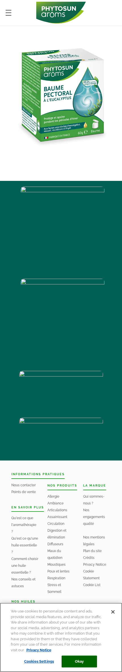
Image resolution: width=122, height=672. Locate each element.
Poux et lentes (58, 571)
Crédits (88, 558)
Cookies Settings (39, 661)
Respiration (56, 578)
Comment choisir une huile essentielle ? (24, 565)
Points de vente (23, 492)
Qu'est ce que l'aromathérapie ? (23, 525)
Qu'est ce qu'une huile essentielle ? (24, 545)
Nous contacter (23, 485)
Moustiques (56, 565)
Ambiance (55, 503)
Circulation (55, 524)
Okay (79, 661)
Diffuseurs (55, 544)
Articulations (57, 510)
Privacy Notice (94, 565)
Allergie (53, 496)
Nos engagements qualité (94, 517)
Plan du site (92, 551)
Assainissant (57, 517)
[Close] (113, 612)
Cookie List (91, 585)
